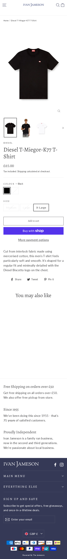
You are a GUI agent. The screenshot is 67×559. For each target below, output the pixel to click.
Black (6, 190)
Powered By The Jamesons (34, 555)
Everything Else (20, 487)
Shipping (21, 171)
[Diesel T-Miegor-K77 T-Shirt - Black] (5, 361)
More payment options (33, 240)
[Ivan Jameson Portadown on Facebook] (55, 464)
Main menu (14, 476)
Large (26, 207)
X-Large (41, 207)
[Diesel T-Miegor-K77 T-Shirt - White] (9, 361)
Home (6, 20)
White (15, 190)
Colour (13, 183)
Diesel (8, 143)
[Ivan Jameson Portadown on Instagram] (62, 464)
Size (6, 201)
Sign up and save (20, 499)
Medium (11, 207)
